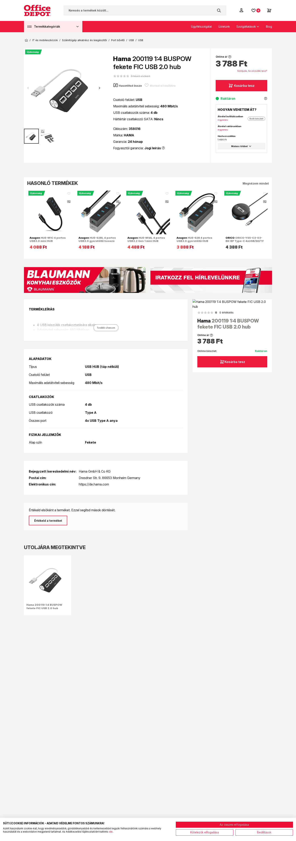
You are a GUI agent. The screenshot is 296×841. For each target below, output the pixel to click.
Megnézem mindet (256, 183)
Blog (269, 26)
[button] (99, 88)
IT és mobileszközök (45, 40)
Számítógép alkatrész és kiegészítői (84, 40)
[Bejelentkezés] (242, 10)
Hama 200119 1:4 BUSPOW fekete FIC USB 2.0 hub (44, 606)
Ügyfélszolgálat (201, 26)
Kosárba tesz (244, 86)
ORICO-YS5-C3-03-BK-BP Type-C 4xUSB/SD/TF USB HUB (245, 241)
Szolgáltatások (246, 26)
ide (111, 831)
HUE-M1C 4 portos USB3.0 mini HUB (48, 239)
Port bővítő (118, 40)
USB (131, 40)
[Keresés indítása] (219, 10)
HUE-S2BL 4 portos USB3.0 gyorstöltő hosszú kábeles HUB (97, 241)
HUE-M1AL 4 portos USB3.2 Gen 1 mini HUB (146, 239)
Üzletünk (224, 26)
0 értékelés (224, 312)
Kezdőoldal (26, 40)
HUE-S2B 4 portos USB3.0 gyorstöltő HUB (194, 239)
